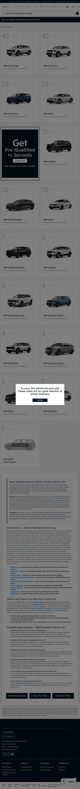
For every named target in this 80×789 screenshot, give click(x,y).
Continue (40, 400)
